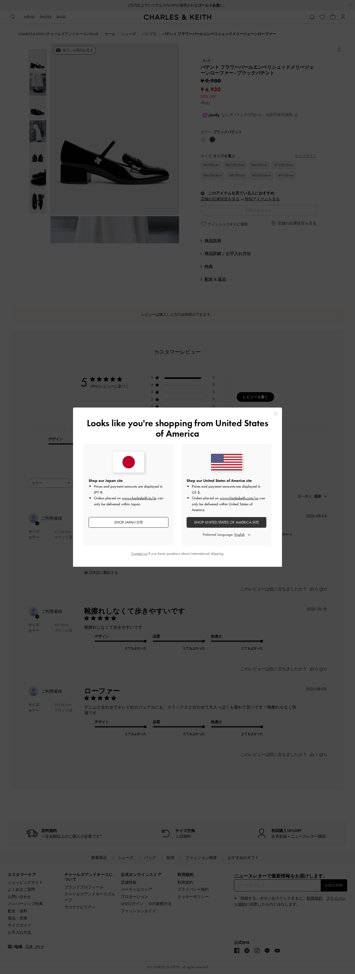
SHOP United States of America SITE (226, 522)
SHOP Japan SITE (128, 522)
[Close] (275, 414)
